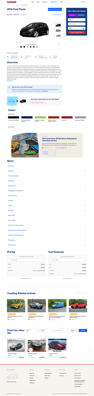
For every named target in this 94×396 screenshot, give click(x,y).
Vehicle (11, 166)
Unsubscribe (77, 386)
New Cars (72, 15)
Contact (46, 378)
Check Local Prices (77, 32)
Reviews (31, 378)
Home (8, 5)
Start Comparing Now (37, 102)
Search (83, 330)
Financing (32, 382)
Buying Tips (32, 380)
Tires (10, 205)
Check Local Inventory (55, 9)
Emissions (12, 245)
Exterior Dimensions (16, 225)
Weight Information (15, 191)
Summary (11, 240)
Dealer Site (47, 375)
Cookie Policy (77, 378)
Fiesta (17, 5)
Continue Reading (45, 152)
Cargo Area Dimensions (17, 230)
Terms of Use (77, 373)
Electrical (11, 186)
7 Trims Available (56, 14)
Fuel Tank (11, 220)
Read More (10, 81)
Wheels (11, 210)
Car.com (61, 375)
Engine (10, 171)
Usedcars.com (63, 373)
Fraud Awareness (78, 384)
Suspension (12, 196)
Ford (13, 5)
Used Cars (81, 15)
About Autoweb (48, 373)
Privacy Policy (77, 375)
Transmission (13, 176)
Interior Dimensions (15, 235)
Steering (11, 215)
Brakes (10, 201)
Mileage (11, 181)
